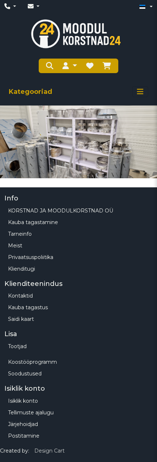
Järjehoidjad (23, 424)
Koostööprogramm (32, 362)
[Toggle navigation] (140, 91)
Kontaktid (20, 295)
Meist (15, 245)
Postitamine (23, 436)
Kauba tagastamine (33, 222)
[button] (70, 66)
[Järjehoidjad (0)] (89, 66)
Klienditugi (21, 269)
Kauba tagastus (28, 307)
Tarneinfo (20, 234)
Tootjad (17, 346)
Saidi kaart (21, 319)
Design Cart (49, 450)
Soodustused (25, 373)
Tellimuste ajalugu (31, 412)
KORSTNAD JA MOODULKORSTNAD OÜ (60, 210)
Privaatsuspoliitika (30, 257)
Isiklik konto (23, 401)
